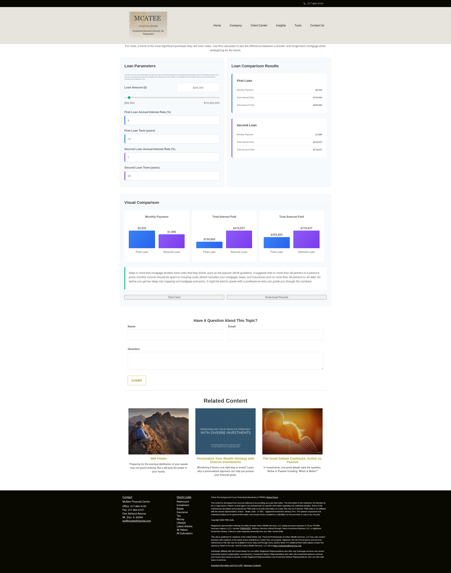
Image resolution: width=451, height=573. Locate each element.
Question (134, 349)
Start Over (174, 297)
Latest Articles (184, 526)
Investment (183, 505)
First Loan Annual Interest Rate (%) (147, 112)
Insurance (182, 512)
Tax (179, 515)
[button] (235, 25)
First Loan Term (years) (139, 130)
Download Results (276, 297)
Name (131, 326)
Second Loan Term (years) (142, 167)
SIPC (248, 528)
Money (180, 519)
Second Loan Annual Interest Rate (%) (149, 149)
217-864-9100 (315, 3)
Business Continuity (252, 565)
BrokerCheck (272, 497)
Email (232, 326)
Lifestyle (181, 522)
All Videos (182, 529)
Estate (180, 508)
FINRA (243, 528)
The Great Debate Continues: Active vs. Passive (292, 460)
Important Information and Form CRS (227, 565)
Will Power (159, 458)
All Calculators (185, 533)
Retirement (183, 501)
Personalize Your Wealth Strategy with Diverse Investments (225, 460)
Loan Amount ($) (135, 87)
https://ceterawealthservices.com (287, 545)
